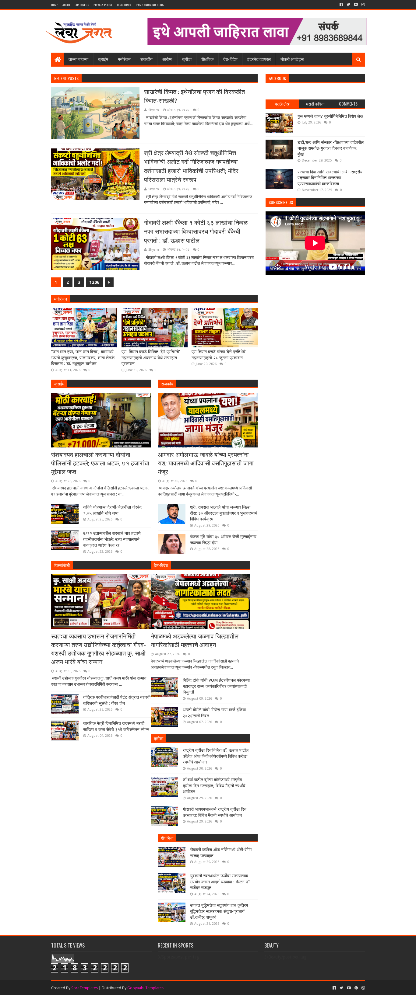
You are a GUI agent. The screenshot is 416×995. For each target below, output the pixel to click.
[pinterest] (356, 988)
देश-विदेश (230, 59)
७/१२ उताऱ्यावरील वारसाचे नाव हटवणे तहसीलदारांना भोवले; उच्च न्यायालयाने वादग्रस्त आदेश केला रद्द (112, 539)
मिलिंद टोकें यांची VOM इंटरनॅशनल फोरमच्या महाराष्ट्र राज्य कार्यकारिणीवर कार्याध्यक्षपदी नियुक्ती (216, 686)
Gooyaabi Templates (145, 988)
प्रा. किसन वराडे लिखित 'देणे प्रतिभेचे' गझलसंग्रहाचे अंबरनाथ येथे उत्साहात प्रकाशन (151, 357)
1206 (94, 282)
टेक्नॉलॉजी (62, 565)
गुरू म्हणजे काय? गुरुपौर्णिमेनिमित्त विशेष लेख (330, 116)
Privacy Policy (102, 4)
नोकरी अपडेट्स (292, 59)
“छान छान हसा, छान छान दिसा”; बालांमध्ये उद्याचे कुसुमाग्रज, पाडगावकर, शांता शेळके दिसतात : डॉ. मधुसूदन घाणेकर (83, 357)
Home (54, 4)
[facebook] (341, 4)
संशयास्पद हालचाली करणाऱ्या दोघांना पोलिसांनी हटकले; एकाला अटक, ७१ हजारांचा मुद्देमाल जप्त (100, 463)
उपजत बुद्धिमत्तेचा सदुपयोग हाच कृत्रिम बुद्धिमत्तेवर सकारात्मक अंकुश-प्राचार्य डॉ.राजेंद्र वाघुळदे (219, 911)
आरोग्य (167, 59)
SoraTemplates (84, 988)
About (66, 4)
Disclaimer (124, 4)
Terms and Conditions (150, 4)
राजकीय (146, 59)
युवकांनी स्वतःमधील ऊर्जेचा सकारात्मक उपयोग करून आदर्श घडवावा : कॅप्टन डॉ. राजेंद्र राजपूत (220, 881)
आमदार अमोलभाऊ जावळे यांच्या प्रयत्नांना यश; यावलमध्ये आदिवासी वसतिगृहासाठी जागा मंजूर (206, 463)
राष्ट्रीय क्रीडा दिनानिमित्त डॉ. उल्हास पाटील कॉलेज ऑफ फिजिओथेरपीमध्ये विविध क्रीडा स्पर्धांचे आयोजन (216, 756)
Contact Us (82, 4)
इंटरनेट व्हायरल (259, 59)
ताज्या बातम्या (78, 59)
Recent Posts (66, 78)
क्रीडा (187, 59)
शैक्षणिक (207, 59)
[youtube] (356, 4)
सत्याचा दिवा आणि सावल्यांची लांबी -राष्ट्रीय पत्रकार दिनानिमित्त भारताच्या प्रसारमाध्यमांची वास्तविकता (330, 177)
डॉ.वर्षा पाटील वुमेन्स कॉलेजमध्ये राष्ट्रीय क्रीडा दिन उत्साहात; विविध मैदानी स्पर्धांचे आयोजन (214, 785)
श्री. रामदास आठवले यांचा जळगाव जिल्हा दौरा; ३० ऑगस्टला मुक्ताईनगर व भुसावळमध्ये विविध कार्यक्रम (223, 513)
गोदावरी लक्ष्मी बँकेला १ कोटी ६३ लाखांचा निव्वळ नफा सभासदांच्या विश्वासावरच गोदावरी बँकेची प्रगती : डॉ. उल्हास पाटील (196, 231)
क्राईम (103, 59)
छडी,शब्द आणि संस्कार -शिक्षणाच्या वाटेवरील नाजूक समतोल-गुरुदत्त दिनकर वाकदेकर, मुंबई (331, 148)
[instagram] (362, 4)
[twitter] (348, 4)
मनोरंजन (124, 59)
